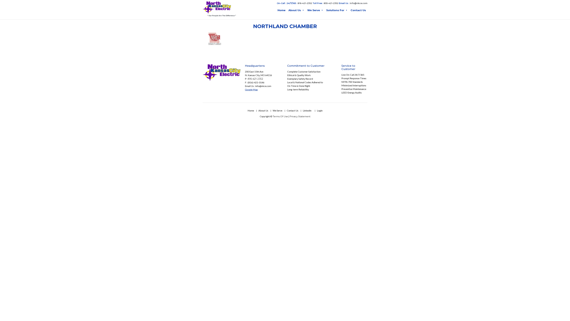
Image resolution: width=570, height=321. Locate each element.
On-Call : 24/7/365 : (287, 3)
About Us (294, 10)
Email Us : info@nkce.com (258, 86)
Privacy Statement (300, 116)
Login (320, 110)
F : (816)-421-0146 (254, 82)
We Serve (313, 10)
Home (281, 10)
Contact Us (358, 10)
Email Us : (353, 3)
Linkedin (307, 110)
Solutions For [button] (335, 10)
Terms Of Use (280, 116)
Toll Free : (318, 3)
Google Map (251, 89)
